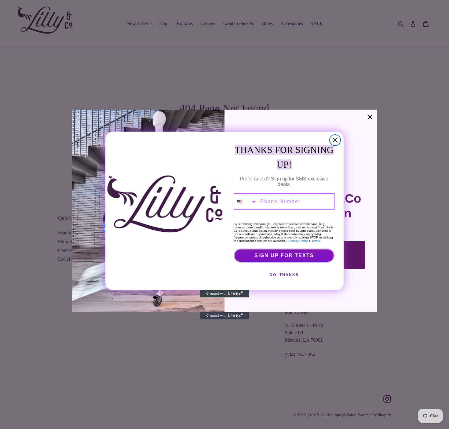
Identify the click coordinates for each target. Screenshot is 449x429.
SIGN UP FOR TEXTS (284, 255)
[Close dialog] (335, 140)
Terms (316, 240)
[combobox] (245, 201)
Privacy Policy (298, 240)
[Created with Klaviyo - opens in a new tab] (224, 293)
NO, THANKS (284, 275)
